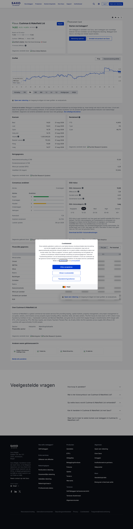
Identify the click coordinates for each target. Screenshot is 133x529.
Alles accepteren (66, 267)
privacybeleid (75, 260)
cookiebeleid (63, 260)
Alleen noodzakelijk (66, 273)
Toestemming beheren (66, 279)
